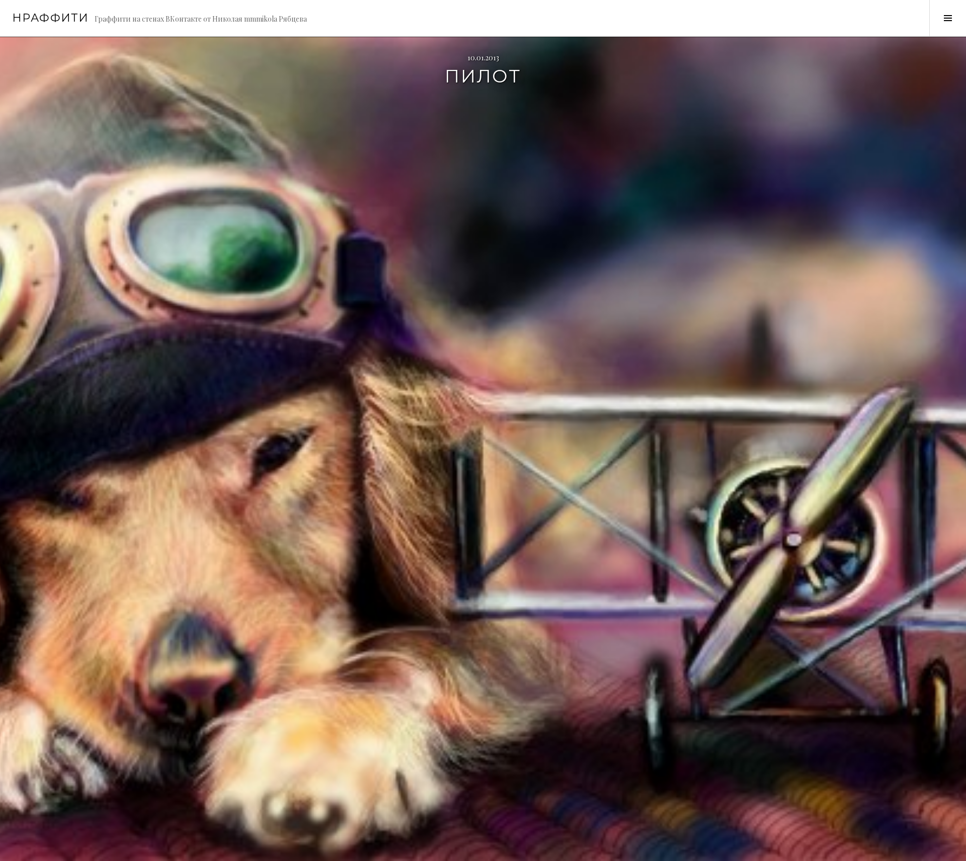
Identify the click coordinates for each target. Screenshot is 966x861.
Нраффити (50, 18)
